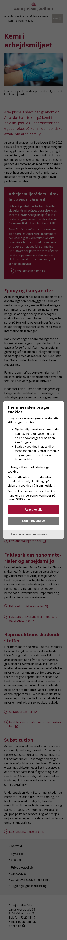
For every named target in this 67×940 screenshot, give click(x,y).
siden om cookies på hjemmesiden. (31, 485)
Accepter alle (33, 509)
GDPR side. (23, 499)
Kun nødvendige (33, 520)
